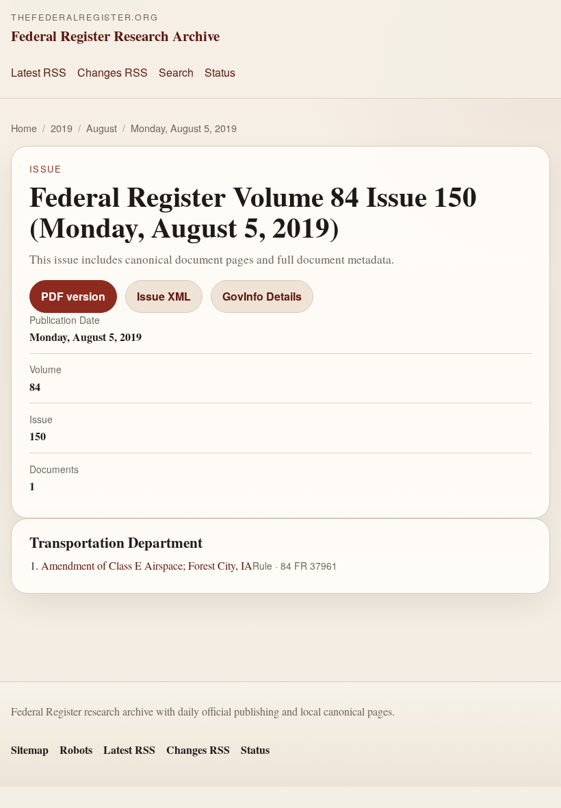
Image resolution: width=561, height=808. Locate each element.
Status (220, 72)
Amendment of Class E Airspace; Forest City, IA (146, 565)
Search (176, 72)
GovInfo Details (262, 296)
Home (24, 128)
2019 (62, 128)
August (101, 128)
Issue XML (164, 296)
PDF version (73, 296)
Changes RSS (112, 72)
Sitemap (30, 749)
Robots (76, 749)
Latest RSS (38, 72)
